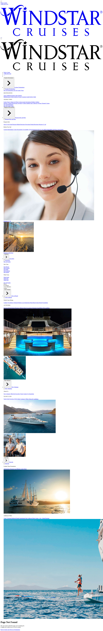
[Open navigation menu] (1, 1)
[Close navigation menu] (1, 38)
